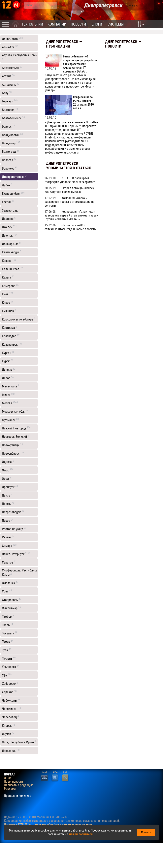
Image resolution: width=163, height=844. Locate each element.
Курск (7, 361)
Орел (6, 478)
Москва (10, 403)
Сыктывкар (11, 608)
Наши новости (13, 781)
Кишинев (9, 311)
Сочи (7, 591)
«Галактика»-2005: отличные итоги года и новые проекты (70, 227)
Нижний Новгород (16, 428)
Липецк (8, 369)
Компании (57, 24)
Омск (7, 470)
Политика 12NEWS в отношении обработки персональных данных (48, 824)
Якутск (8, 733)
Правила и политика (17, 796)
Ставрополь (11, 599)
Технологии (32, 24)
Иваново (9, 218)
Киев (7, 294)
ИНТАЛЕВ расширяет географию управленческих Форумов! (70, 180)
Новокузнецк (12, 445)
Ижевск (9, 227)
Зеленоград (11, 210)
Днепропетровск (14, 176)
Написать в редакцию (18, 785)
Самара (9, 545)
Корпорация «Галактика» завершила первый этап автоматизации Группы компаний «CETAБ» (71, 215)
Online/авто (12, 38)
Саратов (9, 562)
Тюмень (9, 658)
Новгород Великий (15, 436)
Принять (146, 832)
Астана (8, 76)
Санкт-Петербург (16, 554)
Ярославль (10, 750)
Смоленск (10, 583)
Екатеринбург (13, 193)
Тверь (7, 625)
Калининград (12, 269)
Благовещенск (13, 118)
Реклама (10, 789)
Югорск (8, 725)
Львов (8, 378)
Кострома (9, 327)
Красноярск (12, 344)
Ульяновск (10, 666)
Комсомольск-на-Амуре (18, 319)
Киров (7, 302)
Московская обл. (15, 411)
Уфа (7, 675)
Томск (7, 641)
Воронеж (9, 168)
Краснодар (10, 336)
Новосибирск (13, 453)
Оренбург (10, 486)
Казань (9, 260)
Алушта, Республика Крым (19, 56)
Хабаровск (10, 683)
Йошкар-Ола (11, 243)
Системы (116, 24)
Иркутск (9, 235)
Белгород (10, 109)
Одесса (8, 461)
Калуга (8, 277)
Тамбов (8, 616)
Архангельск (12, 67)
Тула (6, 650)
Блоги (96, 24)
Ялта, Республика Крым (19, 742)
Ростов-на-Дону (14, 528)
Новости (78, 24)
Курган (8, 352)
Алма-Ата (10, 47)
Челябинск (11, 708)
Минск (8, 394)
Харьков (9, 692)
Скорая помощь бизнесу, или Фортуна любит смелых (69, 190)
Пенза (7, 495)
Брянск (8, 126)
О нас (7, 778)
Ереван (8, 201)
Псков (7, 520)
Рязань (8, 537)
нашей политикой (81, 834)
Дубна (7, 185)
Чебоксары (11, 700)
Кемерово (10, 285)
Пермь (8, 503)
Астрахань (10, 84)
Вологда (9, 160)
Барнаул (9, 101)
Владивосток (12, 135)
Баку (7, 93)
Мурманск (10, 420)
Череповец (10, 717)
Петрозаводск (13, 512)
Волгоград (10, 151)
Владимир (11, 143)
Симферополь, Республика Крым (20, 572)
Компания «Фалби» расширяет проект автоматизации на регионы (69, 201)
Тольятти (9, 633)
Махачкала (10, 386)
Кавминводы (11, 252)
